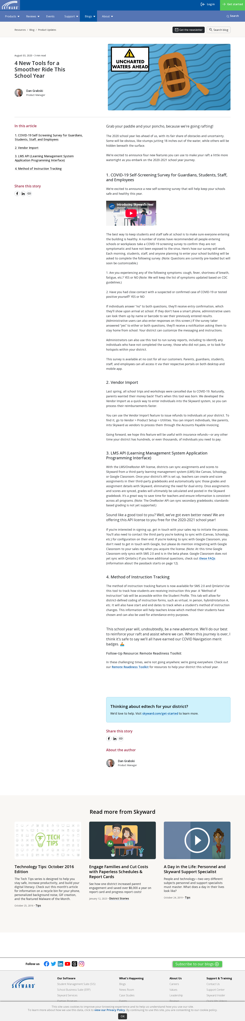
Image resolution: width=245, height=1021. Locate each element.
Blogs (88, 16)
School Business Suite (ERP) (73, 989)
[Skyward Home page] (23, 982)
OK (122, 1016)
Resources (20, 29)
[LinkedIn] (60, 963)
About (106, 16)
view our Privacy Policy (109, 1010)
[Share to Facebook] (17, 193)
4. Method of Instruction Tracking (38, 169)
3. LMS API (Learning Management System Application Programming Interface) (44, 158)
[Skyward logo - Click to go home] (10, 5)
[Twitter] (53, 963)
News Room (126, 989)
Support (69, 16)
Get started (235, 4)
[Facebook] (46, 963)
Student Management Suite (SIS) (76, 984)
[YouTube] (67, 963)
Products (10, 16)
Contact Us (213, 984)
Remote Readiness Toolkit (130, 667)
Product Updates (47, 29)
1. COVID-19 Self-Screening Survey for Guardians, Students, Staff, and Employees (49, 137)
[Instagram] (81, 963)
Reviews (31, 16)
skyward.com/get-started (160, 713)
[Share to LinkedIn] (23, 193)
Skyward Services (67, 995)
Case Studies (126, 995)
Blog (31, 29)
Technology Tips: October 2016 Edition (44, 869)
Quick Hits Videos (216, 1001)
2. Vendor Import (26, 148)
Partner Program (67, 1001)
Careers (174, 984)
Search (234, 16)
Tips (38, 905)
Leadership (176, 995)
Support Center (215, 989)
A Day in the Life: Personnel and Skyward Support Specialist (195, 869)
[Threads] (74, 963)
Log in (211, 4)
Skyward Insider (215, 995)
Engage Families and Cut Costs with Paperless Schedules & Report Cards (118, 871)
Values (173, 989)
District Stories (119, 898)
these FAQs (207, 558)
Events (50, 16)
